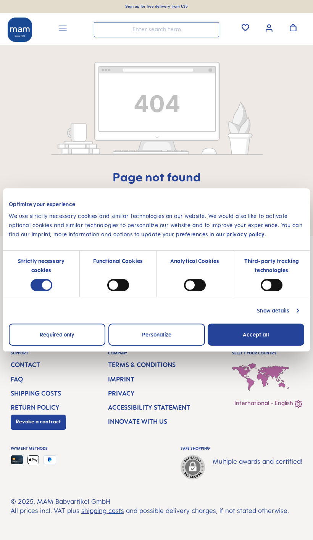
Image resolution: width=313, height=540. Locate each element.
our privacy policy (240, 234)
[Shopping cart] (293, 27)
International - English (264, 403)
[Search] (211, 29)
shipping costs (102, 510)
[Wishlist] (245, 27)
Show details (273, 310)
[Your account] (269, 27)
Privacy (121, 393)
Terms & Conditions (142, 365)
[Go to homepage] (20, 30)
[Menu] (63, 29)
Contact (25, 365)
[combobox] (156, 29)
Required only (57, 334)
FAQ (17, 379)
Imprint (121, 379)
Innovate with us (137, 421)
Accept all (256, 334)
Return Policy (35, 407)
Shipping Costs (36, 393)
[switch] (118, 285)
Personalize (156, 334)
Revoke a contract (38, 421)
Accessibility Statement (149, 407)
